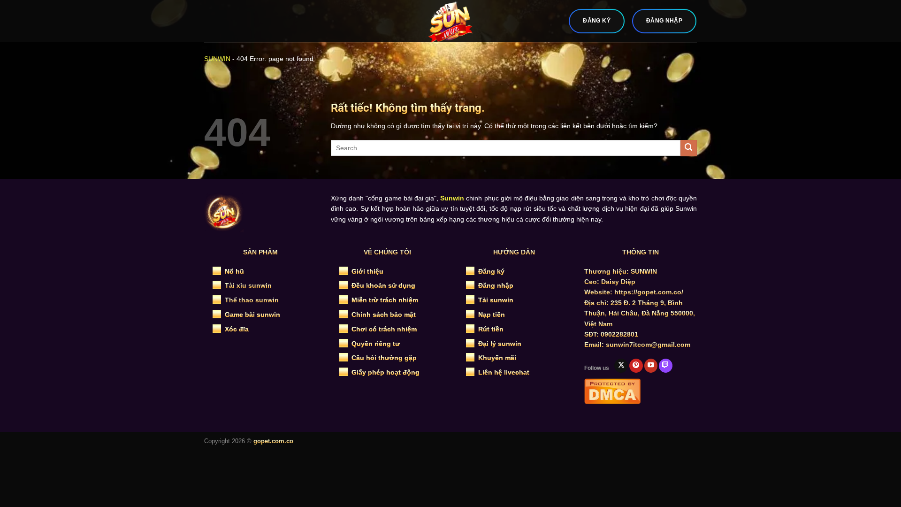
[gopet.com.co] (450, 21)
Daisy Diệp (618, 281)
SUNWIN (217, 58)
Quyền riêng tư (375, 343)
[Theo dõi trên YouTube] (651, 366)
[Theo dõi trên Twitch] (665, 366)
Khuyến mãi (497, 357)
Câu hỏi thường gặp (384, 357)
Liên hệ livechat (503, 372)
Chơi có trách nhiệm (384, 329)
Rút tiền (491, 329)
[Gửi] (688, 148)
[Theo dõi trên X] (621, 366)
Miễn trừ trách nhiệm (384, 300)
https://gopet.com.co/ (648, 292)
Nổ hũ (234, 271)
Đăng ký (491, 271)
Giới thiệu (367, 271)
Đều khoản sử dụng (383, 285)
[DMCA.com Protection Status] (612, 390)
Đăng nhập (495, 285)
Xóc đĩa (237, 329)
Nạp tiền (491, 314)
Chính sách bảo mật (383, 314)
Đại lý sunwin (499, 343)
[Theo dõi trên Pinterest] (636, 366)
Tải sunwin (495, 300)
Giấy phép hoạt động (385, 372)
